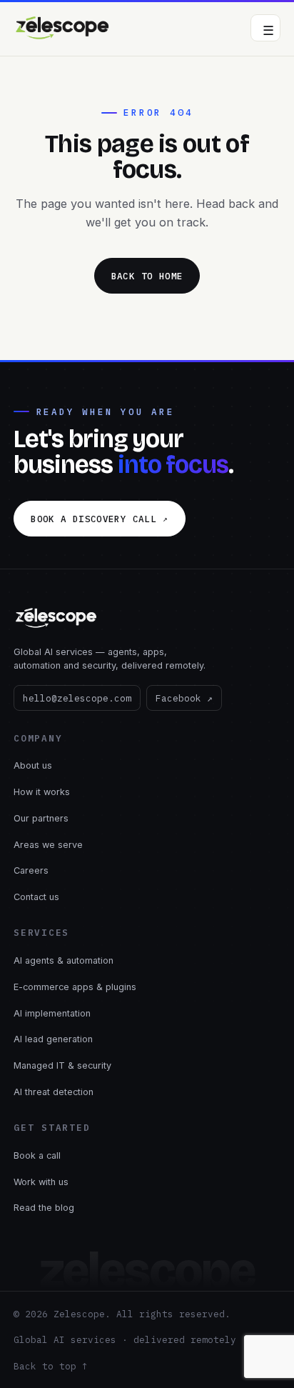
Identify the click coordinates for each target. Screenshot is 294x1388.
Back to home (147, 275)
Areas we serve (48, 844)
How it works (42, 792)
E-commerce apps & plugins (75, 987)
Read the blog (44, 1207)
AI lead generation (53, 1039)
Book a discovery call (99, 518)
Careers (31, 870)
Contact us (36, 897)
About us (33, 765)
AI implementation (52, 1013)
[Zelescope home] (63, 27)
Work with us (41, 1182)
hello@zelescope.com (77, 698)
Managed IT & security (62, 1065)
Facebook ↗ (184, 698)
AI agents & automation (63, 960)
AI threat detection (53, 1092)
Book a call (37, 1155)
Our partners (41, 818)
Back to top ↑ (51, 1366)
